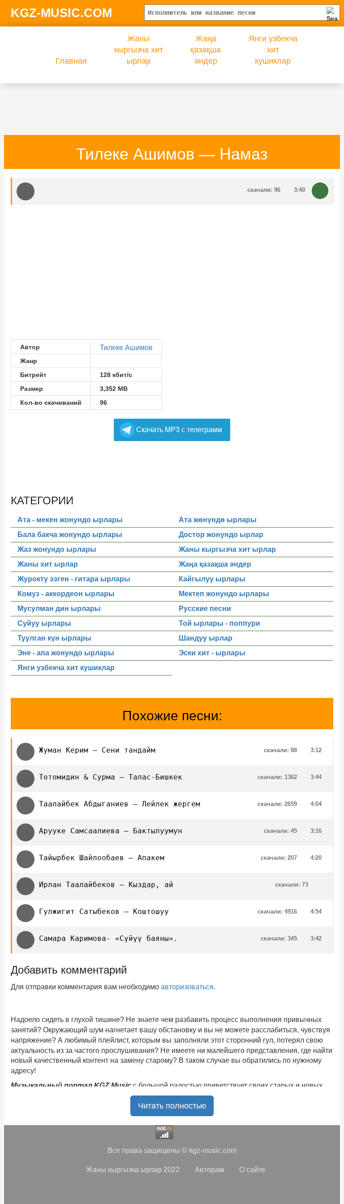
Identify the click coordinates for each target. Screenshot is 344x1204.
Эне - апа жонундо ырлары (65, 653)
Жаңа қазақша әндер (205, 49)
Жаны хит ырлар (47, 564)
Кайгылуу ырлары (212, 579)
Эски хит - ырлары (212, 653)
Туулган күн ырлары (54, 638)
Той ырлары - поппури (219, 623)
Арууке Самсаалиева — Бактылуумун (110, 831)
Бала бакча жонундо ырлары (69, 534)
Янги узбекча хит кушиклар (273, 49)
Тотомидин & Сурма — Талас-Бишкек (110, 777)
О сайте (252, 1170)
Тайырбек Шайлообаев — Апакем (101, 857)
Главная (71, 60)
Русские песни (205, 608)
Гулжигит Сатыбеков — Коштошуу (104, 911)
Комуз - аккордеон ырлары (66, 594)
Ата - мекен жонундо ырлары (70, 520)
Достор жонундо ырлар (221, 534)
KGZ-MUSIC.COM (61, 13)
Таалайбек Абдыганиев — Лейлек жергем (119, 804)
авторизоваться (187, 987)
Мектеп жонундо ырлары (224, 594)
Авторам (209, 1170)
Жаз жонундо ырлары (56, 549)
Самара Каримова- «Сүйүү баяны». (108, 938)
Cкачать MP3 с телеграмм (179, 429)
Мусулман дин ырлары (59, 608)
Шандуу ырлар (205, 638)
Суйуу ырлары (44, 623)
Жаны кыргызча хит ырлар (138, 49)
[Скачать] (320, 190)
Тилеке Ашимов (126, 347)
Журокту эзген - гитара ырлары (73, 579)
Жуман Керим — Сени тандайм (97, 750)
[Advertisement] (174, 103)
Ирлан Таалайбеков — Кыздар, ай (106, 884)
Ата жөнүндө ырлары (218, 520)
